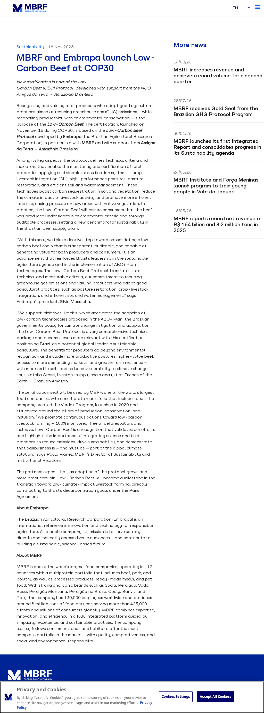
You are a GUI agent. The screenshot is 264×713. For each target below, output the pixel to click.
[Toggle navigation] (258, 6)
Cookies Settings (176, 696)
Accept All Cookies (215, 696)
